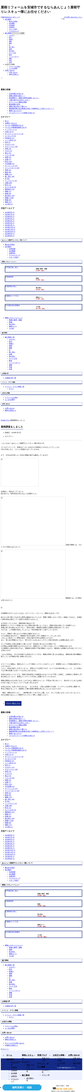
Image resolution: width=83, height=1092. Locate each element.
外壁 (10, 62)
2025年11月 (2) (10, 229)
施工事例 (8, 33)
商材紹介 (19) (9, 189)
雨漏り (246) (9, 198)
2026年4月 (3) (9, 221)
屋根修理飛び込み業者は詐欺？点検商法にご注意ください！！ (31, 108)
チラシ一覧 (45, 1075)
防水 (10, 37)
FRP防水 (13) (9, 138)
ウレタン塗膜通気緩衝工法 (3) (16, 127)
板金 (10, 55)
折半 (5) (7, 142)
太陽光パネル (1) (11, 123)
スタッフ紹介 (13, 29)
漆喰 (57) (8, 191)
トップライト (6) (11, 181)
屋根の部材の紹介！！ (17, 96)
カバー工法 (12, 53)
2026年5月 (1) (9, 219)
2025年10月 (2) (10, 231)
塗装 (10, 60)
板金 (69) (8, 172)
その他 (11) (9, 204)
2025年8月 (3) (9, 236)
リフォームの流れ (14, 66)
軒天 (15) (8, 185)
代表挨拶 (12, 25)
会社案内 (8, 19)
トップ (17, 17)
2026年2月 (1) (9, 225)
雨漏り (11, 39)
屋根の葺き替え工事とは (18, 106)
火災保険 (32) (9, 164)
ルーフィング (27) (11, 166)
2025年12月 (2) (10, 227)
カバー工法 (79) (10, 187)
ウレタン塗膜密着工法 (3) (14, 125)
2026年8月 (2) (9, 212)
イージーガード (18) (12, 168)
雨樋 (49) (8, 200)
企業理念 (12, 27)
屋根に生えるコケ (15, 111)
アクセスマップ (14, 31)
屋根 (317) (8, 202)
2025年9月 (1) (9, 234)
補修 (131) (8, 174)
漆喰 (10, 58)
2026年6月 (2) (9, 216)
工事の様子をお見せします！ (19, 100)
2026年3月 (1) (9, 223)
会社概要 (12, 23)
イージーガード (14, 56)
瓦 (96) (7, 178)
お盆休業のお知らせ (16, 93)
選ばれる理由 (13, 21)
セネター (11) (9, 144)
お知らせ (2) (9, 132)
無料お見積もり (14, 74)
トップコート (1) (11, 129)
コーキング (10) (10, 136)
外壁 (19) (8, 149)
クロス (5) (8, 151)
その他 (11, 328)
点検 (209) (8, 183)
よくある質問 (13, 68)
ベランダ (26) (9, 155)
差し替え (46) (9, 176)
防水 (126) (8, 161)
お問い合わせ (10, 70)
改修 (10, 49)
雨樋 (10, 322)
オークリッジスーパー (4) (14, 134)
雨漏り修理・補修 (15, 320)
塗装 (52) (8, 170)
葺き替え (12, 51)
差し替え (12, 47)
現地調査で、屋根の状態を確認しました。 (24, 98)
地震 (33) (8, 157)
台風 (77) (8, 159)
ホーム (9, 1055)
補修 (10, 43)
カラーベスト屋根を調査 (18, 102)
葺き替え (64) (9, 195)
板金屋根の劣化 (14, 104)
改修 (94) (8, 193)
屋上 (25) (8, 153)
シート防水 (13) (10, 140)
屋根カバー (13, 326)
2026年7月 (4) (9, 214)
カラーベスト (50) (11, 146)
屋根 (10, 41)
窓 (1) (7, 121)
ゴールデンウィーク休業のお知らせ (22, 113)
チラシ (11, 389)
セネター (12, 35)
